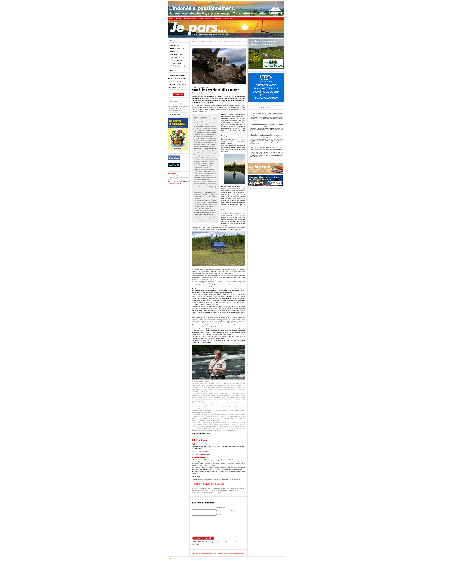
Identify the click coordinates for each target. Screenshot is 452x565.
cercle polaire (234, 488)
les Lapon (205, 490)
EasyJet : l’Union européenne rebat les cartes (266, 136)
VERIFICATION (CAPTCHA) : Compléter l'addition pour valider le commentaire (214, 542)
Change (170, 99)
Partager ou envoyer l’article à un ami (208, 484)
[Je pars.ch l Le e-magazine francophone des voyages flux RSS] (170, 559)
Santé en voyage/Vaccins (175, 110)
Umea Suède (218, 492)
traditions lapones (207, 492)
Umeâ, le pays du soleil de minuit (215, 89)
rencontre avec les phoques (225, 490)
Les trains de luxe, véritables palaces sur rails (231, 41)
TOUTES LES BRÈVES (266, 107)
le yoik (200, 490)
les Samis (212, 490)
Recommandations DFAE (175, 104)
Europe (202, 488)
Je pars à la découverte (212, 488)
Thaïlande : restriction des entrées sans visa (267, 125)
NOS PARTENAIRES (174, 114)
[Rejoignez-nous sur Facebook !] (175, 161)
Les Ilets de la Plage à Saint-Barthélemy (204, 41)
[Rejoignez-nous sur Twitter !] (175, 169)
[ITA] (266, 88)
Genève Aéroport (173, 101)
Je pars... (209, 93)
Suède (223, 488)
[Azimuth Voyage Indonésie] (226, 9)
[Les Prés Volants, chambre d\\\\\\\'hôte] (266, 54)
